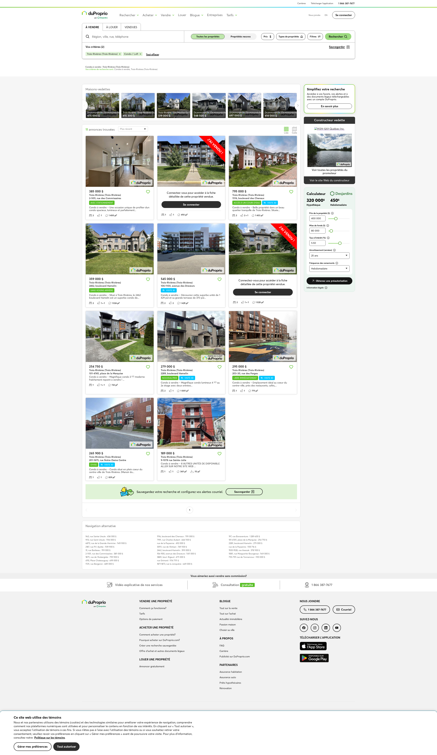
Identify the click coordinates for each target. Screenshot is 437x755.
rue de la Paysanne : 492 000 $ (171, 543)
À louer (112, 27)
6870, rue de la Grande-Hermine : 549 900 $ (106, 543)
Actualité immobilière (231, 619)
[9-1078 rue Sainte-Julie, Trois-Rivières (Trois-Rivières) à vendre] (191, 423)
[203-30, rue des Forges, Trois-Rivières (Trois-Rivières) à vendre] (263, 336)
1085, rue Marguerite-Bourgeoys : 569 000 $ (249, 553)
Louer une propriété (154, 659)
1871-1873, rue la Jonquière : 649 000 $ (174, 564)
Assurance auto (228, 677)
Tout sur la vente (228, 608)
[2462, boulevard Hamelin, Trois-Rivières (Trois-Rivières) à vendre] (120, 248)
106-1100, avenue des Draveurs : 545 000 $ (176, 553)
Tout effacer (152, 54)
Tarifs (142, 613)
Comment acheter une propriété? (157, 634)
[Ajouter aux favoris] (148, 192)
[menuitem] (178, 611)
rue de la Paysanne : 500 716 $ (242, 547)
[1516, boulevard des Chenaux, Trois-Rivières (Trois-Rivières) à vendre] (263, 161)
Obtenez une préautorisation (331, 280)
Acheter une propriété (156, 627)
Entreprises (215, 15)
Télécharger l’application (322, 3)
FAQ (222, 645)
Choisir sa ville (227, 630)
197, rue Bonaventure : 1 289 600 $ (244, 536)
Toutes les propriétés (207, 36)
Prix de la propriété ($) (319, 213)
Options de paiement (151, 619)
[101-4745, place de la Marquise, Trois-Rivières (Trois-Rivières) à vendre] (120, 336)
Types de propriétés (289, 36)
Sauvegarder (242, 491)
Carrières (301, 3)
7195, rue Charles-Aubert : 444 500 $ (174, 540)
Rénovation (226, 688)
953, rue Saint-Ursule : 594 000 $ (101, 540)
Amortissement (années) (320, 250)
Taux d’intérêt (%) (317, 237)
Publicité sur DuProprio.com (235, 656)
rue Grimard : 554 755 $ (168, 560)
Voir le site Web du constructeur (329, 180)
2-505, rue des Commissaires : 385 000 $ (104, 553)
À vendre (92, 27)
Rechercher (336, 36)
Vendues (131, 27)
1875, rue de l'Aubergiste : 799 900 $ (102, 557)
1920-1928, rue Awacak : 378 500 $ (244, 550)
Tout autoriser (66, 746)
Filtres (313, 36)
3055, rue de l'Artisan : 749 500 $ (172, 547)
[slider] (335, 218)
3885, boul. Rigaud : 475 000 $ (171, 557)
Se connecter (343, 15)
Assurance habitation (231, 671)
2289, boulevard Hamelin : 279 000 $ (245, 543)
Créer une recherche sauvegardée (157, 645)
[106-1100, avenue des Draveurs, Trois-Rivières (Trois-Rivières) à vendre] (191, 248)
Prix (266, 36)
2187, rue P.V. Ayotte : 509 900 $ (100, 547)
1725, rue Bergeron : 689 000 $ (100, 564)
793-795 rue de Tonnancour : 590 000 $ (247, 557)
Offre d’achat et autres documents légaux (162, 651)
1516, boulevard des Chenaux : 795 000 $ (175, 536)
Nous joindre (314, 15)
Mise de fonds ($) (317, 225)
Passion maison (228, 624)
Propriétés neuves (241, 36)
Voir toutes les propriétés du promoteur (329, 171)
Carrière (224, 651)
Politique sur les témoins (49, 737)
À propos (226, 638)
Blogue (225, 601)
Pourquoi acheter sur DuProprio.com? (159, 640)
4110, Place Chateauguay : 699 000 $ (102, 560)
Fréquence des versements (321, 263)
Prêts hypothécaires (230, 682)
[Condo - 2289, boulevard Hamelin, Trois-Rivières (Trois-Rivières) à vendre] (191, 336)
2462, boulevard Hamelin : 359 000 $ (174, 550)
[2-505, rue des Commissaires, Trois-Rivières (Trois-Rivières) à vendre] (120, 161)
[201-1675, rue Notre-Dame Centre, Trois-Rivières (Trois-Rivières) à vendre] (120, 423)
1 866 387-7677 (346, 3)
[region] (218, 733)
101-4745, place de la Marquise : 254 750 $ (248, 540)
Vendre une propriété (155, 601)
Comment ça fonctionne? (152, 608)
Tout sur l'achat (228, 613)
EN (326, 15)
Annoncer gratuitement (151, 666)
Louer (182, 15)
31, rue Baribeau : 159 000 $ (98, 550)
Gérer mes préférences (32, 746)
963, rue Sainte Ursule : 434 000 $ (101, 536)
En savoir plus (329, 106)
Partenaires (229, 664)
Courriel (346, 609)
